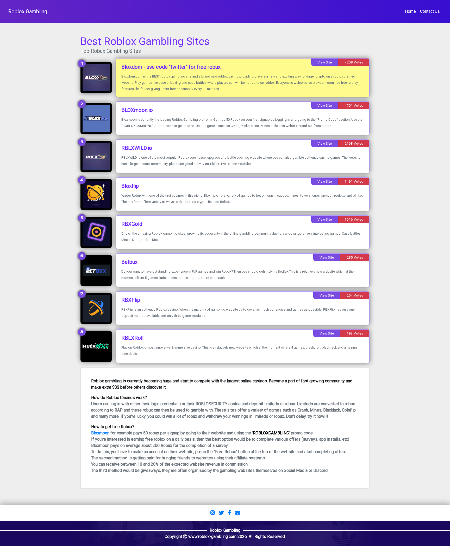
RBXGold (131, 224)
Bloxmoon (100, 433)
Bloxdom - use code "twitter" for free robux (171, 67)
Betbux (129, 262)
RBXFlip (130, 300)
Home (410, 11)
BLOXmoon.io (137, 110)
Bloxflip (130, 186)
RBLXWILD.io (136, 148)
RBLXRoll (132, 338)
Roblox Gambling (27, 11)
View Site (324, 62)
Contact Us (430, 11)
